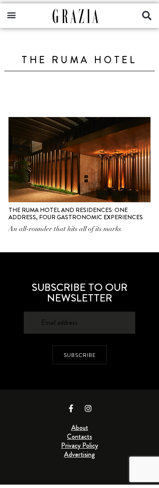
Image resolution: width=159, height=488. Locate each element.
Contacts (79, 436)
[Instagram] (88, 408)
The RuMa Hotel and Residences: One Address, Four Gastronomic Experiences (75, 213)
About (79, 427)
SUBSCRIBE (80, 355)
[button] (11, 15)
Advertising (79, 454)
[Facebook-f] (70, 408)
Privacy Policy (79, 445)
